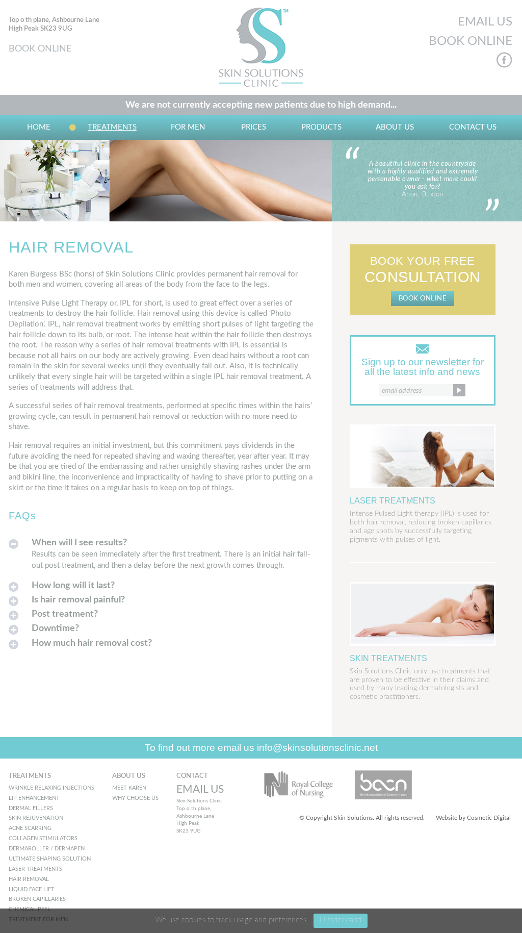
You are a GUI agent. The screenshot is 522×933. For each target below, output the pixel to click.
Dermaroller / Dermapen (47, 848)
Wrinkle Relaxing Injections (51, 788)
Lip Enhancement (34, 798)
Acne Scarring (30, 828)
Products (321, 127)
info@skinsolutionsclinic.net (317, 747)
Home (38, 127)
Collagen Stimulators (43, 838)
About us (395, 127)
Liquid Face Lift (32, 889)
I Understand (340, 920)
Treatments (112, 127)
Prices (253, 127)
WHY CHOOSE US (135, 798)
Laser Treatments (35, 869)
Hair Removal (29, 879)
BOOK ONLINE (40, 48)
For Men (188, 127)
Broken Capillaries (37, 899)
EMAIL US (485, 22)
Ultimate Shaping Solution (50, 859)
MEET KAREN (129, 788)
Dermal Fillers (31, 808)
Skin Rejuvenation (36, 818)
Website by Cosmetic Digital (473, 818)
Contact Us (473, 127)
